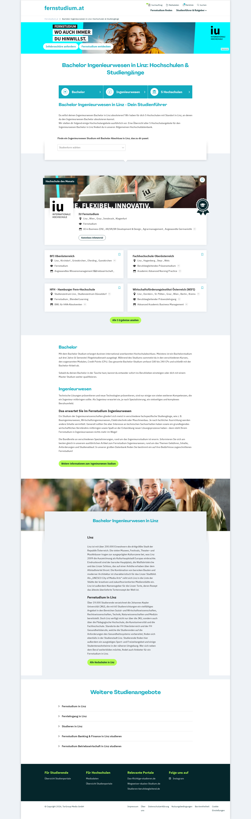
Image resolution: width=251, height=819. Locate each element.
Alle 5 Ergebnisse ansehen (125, 320)
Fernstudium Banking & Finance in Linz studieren (92, 736)
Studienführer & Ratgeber (190, 10)
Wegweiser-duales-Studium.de (143, 783)
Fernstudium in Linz (74, 706)
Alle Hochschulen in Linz (102, 662)
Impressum (132, 806)
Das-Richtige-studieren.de (141, 778)
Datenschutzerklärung (158, 806)
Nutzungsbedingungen (182, 806)
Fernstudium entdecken (96, 46)
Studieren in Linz (72, 726)
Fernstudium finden (161, 10)
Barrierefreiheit (202, 806)
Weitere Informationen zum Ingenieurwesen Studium (88, 463)
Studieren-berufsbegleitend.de (143, 788)
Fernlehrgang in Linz (74, 716)
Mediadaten (92, 778)
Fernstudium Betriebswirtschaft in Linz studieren (91, 746)
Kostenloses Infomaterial (92, 237)
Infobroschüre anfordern (61, 46)
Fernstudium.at (51, 19)
